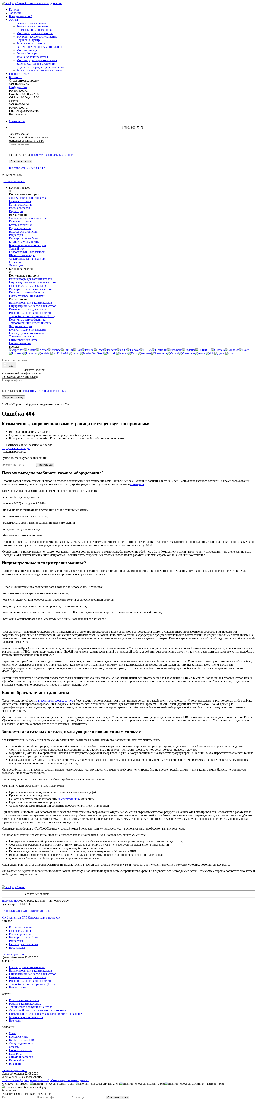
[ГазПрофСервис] (13, 887)
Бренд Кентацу (18, 1036)
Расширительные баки (23, 937)
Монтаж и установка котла (26, 1017)
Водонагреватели (20, 934)
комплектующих (68, 798)
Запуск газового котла (31, 43)
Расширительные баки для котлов (30, 980)
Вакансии (15, 1063)
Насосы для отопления (23, 944)
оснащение (137, 484)
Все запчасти (17, 987)
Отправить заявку (21, 161)
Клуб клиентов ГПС (15, 917)
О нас (12, 1033)
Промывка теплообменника (34, 29)
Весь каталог (17, 947)
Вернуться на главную (16, 448)
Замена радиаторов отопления (36, 63)
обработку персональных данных (51, 154)
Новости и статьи (20, 73)
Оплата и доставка (21, 1057)
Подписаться (45, 464)
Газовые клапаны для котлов (27, 977)
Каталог (14, 9)
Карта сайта (16, 1060)
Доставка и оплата (13, 181)
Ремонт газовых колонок (32, 26)
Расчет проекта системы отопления (39, 46)
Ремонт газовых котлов (31, 23)
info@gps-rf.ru (18, 87)
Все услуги (16, 1020)
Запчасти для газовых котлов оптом (39, 70)
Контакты (15, 77)
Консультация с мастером (44, 917)
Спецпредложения (21, 1043)
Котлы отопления (20, 927)
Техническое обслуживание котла (30, 1007)
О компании (17, 121)
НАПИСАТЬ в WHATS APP (27, 168)
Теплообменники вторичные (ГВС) (32, 984)
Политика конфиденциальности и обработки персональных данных (45, 1080)
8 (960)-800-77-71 (13, 369)
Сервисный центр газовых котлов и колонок (37, 1010)
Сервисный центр (28, 40)
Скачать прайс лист (14, 954)
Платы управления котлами (27, 967)
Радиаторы (16, 940)
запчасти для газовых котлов (54, 700)
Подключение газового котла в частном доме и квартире (45, 1013)
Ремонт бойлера (27, 53)
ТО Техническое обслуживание (37, 36)
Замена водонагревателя (32, 56)
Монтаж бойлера (27, 50)
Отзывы (14, 1046)
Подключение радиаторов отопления (40, 67)
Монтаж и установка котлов (35, 33)
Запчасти (15, 12)
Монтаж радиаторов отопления (37, 60)
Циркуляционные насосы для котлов (32, 973)
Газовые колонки (20, 930)
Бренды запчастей (20, 16)
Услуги (13, 19)
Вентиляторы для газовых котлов (30, 970)
